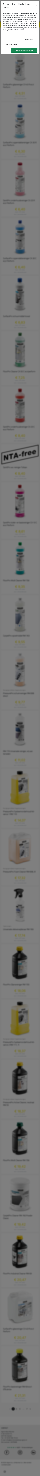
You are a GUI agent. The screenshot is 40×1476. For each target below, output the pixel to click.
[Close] (36, 5)
